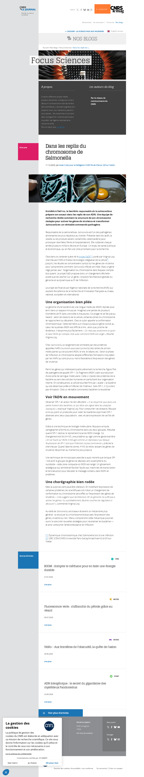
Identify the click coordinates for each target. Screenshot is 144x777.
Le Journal (103, 9)
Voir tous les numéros (84, 733)
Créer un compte (115, 768)
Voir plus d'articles (58, 712)
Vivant (116, 676)
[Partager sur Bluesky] (115, 739)
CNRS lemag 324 (82, 726)
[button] (6, 772)
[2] (47, 538)
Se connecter (98, 22)
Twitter (77, 10)
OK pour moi (52, 763)
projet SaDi (84, 256)
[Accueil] (27, 8)
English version (117, 31)
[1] (91, 256)
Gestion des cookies (62, 768)
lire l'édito (60, 127)
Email (118, 739)
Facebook (81, 10)
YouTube (88, 10)
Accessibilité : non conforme (82, 768)
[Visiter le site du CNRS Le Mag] (117, 10)
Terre (117, 559)
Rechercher (87, 22)
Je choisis (32, 763)
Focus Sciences (65, 47)
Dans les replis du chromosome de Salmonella (81, 47)
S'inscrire (110, 22)
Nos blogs (119, 22)
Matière (116, 599)
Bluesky (84, 10)
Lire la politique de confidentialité (19, 754)
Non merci (13, 763)
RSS (91, 10)
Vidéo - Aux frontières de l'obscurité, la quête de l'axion (80, 647)
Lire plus (47, 584)
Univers (116, 640)
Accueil (46, 47)
